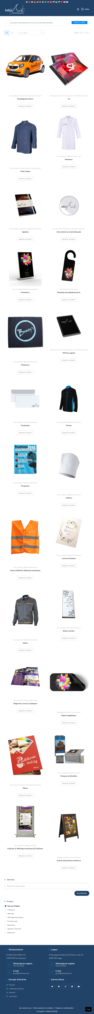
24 (83, 33)
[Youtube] (79, 986)
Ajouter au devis (25, 106)
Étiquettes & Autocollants (70, 229)
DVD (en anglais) (69, 353)
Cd (69, 99)
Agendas (25, 232)
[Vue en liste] (12, 33)
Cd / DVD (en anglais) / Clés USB (69, 96)
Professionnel (30, 168)
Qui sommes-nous (25, 1008)
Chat (88, 1009)
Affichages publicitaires (63, 712)
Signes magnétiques (68, 715)
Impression (31, 96)
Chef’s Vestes (25, 171)
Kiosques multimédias (68, 776)
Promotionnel (77, 422)
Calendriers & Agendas (25, 229)
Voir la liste (79, 22)
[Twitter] (52, 986)
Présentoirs (26, 289)
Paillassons (25, 365)
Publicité (12, 985)
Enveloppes (25, 425)
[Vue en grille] (7, 33)
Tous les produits (14, 96)
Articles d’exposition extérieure (69, 860)
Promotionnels (83, 96)
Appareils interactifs (74, 773)
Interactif (12, 992)
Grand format (23, 96)
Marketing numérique (16, 989)
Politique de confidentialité (64, 1008)
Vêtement (22, 168)
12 (80, 33)
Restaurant (38, 96)
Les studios (13, 996)
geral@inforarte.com (21, 973)
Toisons (69, 425)
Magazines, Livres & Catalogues (25, 703)
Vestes (25, 643)
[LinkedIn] (72, 986)
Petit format (33, 422)
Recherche (82, 893)
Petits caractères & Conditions (43, 1008)
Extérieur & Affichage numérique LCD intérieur (25, 848)
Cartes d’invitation (69, 558)
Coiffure (69, 498)
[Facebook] (59, 986)
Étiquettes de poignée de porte (68, 292)
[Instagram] (65, 986)
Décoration (27, 362)
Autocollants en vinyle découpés (69, 232)
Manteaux (69, 159)
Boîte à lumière (69, 631)
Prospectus (25, 486)
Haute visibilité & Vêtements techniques (25, 570)
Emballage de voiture (25, 99)
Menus (25, 788)
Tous (87, 33)
